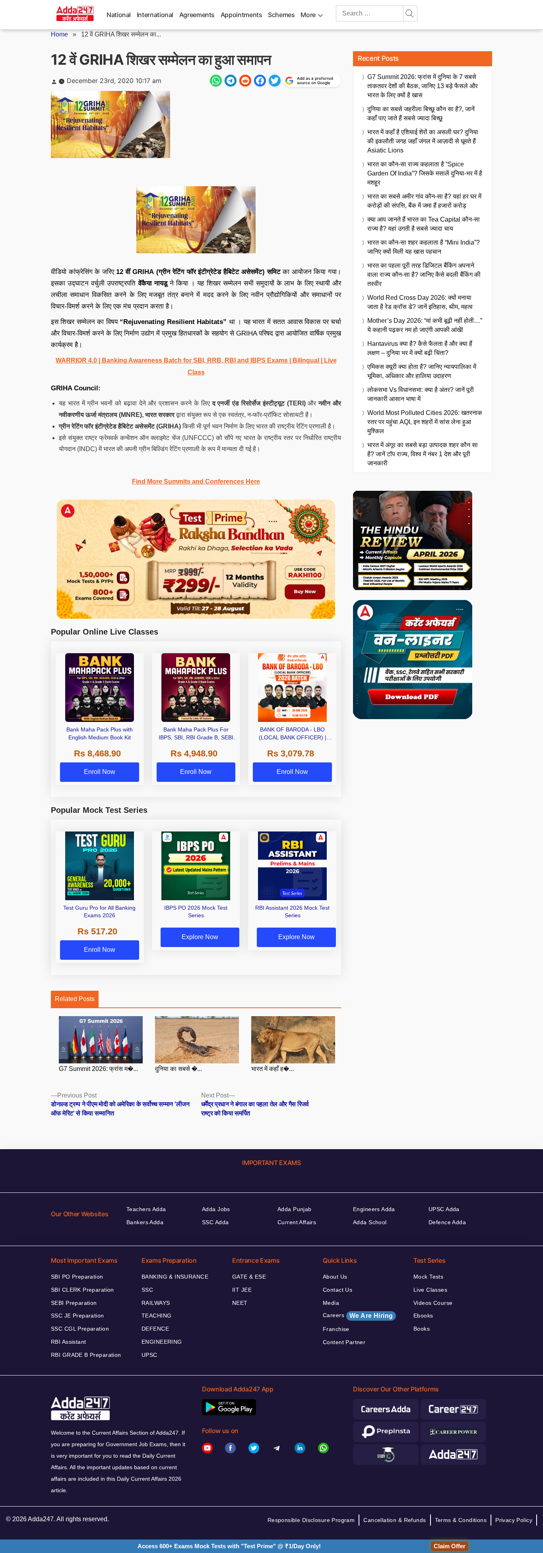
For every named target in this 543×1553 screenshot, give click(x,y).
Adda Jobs (216, 1209)
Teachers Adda (146, 1209)
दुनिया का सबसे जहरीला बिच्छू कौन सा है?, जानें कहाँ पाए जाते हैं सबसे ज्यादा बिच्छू (421, 114)
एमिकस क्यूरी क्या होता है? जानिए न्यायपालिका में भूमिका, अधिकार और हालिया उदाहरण (421, 371)
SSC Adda (215, 1222)
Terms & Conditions (461, 1520)
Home (59, 34)
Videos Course (432, 1303)
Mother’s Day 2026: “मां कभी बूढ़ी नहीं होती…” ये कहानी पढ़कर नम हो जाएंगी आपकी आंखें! (424, 325)
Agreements (197, 15)
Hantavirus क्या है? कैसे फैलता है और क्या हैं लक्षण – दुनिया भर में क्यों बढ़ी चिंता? (419, 348)
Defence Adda (447, 1222)
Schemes (281, 15)
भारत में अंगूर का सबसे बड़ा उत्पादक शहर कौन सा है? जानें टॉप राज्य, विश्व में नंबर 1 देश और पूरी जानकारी (422, 454)
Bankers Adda (144, 1222)
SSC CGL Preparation (80, 1328)
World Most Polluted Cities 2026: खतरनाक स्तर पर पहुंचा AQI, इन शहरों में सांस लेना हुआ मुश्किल (424, 421)
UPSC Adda (444, 1209)
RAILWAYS (156, 1303)
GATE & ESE (249, 1276)
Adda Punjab (294, 1209)
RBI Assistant (68, 1342)
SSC (147, 1290)
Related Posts (75, 998)
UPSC (149, 1355)
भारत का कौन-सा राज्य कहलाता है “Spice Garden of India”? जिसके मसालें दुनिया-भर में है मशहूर (424, 173)
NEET (240, 1303)
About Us (335, 1276)
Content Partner (344, 1342)
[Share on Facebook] (260, 81)
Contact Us (337, 1290)
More (308, 15)
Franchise (336, 1329)
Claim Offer (449, 1546)
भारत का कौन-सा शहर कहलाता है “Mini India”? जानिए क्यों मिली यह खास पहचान (423, 247)
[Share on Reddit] (245, 81)
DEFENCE (155, 1328)
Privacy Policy (513, 1520)
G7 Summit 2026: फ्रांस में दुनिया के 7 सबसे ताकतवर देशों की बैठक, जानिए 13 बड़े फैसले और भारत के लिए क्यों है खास (422, 85)
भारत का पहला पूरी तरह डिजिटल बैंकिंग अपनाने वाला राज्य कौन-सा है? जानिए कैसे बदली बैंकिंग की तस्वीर (424, 274)
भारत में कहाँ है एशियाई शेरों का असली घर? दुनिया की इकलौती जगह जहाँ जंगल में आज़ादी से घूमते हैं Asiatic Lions (422, 141)
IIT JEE (242, 1290)
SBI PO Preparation (77, 1276)
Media (331, 1303)
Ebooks (423, 1315)
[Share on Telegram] (231, 81)
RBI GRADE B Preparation (86, 1355)
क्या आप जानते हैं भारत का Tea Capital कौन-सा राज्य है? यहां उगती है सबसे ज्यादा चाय (423, 224)
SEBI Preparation (74, 1303)
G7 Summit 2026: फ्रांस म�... (98, 1068)
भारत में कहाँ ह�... (272, 1068)
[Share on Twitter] (275, 81)
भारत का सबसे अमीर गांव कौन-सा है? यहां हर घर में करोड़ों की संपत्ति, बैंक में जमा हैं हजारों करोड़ (424, 201)
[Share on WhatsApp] (216, 81)
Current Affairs (296, 1222)
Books (421, 1328)
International (155, 15)
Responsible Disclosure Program (311, 1520)
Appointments (241, 15)
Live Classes (430, 1290)
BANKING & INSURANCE (175, 1276)
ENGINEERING (162, 1342)
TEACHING (156, 1315)
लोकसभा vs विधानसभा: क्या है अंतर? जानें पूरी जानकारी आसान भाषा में (420, 394)
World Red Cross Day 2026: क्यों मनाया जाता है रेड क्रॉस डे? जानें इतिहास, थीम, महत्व (420, 302)
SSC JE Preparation (77, 1315)
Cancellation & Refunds (394, 1520)
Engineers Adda (374, 1209)
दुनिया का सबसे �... (178, 1068)
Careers (358, 1315)
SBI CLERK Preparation (82, 1290)
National (119, 15)
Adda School (370, 1222)
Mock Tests (428, 1276)
